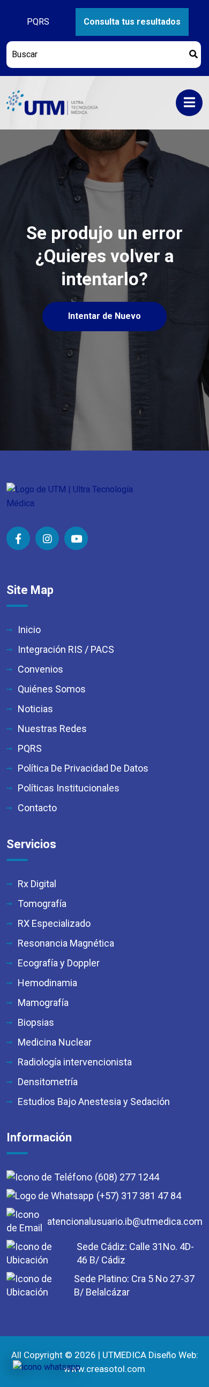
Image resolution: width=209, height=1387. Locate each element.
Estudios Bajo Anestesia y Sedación (94, 1101)
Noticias (35, 708)
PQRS (38, 22)
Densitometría (48, 1081)
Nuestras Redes (52, 728)
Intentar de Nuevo (104, 316)
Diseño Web (172, 1355)
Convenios (40, 669)
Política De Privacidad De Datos (83, 768)
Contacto (37, 807)
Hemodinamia (47, 982)
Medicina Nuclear (55, 1042)
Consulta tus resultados (132, 22)
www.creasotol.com (104, 1368)
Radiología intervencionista (75, 1062)
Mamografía (43, 1002)
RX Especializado (54, 923)
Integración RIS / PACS (66, 649)
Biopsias (36, 1022)
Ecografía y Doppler (59, 963)
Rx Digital (37, 883)
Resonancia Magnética (66, 943)
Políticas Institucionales (69, 788)
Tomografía (42, 903)
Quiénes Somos (52, 689)
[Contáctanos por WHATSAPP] (46, 1367)
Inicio (29, 629)
